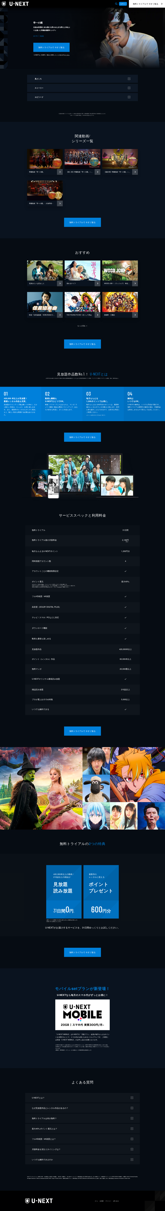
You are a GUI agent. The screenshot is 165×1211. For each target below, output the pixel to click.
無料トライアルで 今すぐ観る (145, 3)
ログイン (123, 4)
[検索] (116, 4)
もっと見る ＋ (82, 326)
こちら (68, 55)
